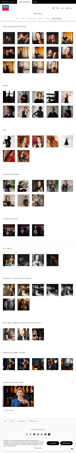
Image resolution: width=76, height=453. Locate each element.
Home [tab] (17, 18)
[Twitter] (27, 434)
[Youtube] (34, 434)
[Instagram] (38, 434)
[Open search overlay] (57, 8)
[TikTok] (42, 434)
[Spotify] (45, 434)
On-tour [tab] (47, 18)
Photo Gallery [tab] (56, 18)
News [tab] (23, 18)
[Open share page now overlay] (53, 8)
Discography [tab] (32, 18)
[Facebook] (30, 434)
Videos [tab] (40, 18)
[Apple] (49, 434)
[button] (9, 38)
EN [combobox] (62, 8)
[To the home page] (20, 10)
